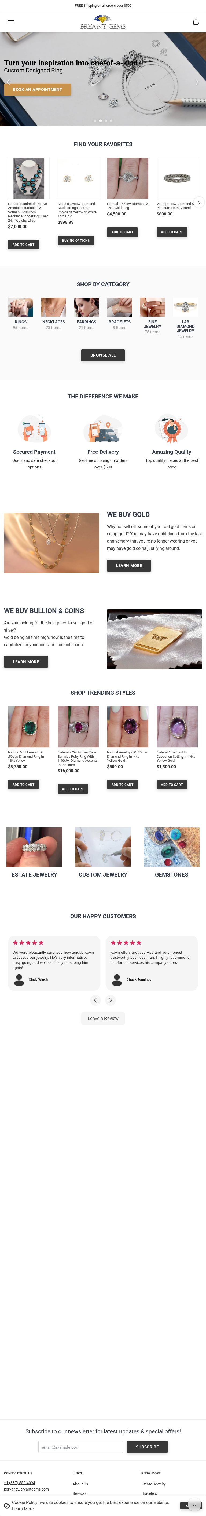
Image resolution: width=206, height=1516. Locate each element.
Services (79, 1493)
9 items (119, 327)
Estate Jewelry (153, 1484)
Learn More (23, 1508)
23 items (53, 327)
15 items (185, 336)
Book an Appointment (37, 89)
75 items (152, 331)
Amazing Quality (171, 452)
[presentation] (6, 79)
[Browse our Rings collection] (20, 307)
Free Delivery (103, 452)
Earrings (86, 322)
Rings (21, 322)
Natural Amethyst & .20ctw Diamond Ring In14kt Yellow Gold (127, 756)
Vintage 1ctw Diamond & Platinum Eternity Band (175, 206)
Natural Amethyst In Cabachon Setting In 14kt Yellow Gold (176, 756)
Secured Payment (34, 452)
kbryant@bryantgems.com (26, 1489)
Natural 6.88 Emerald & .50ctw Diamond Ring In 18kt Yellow (26, 756)
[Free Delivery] (103, 428)
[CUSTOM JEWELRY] (103, 847)
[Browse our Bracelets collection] (119, 307)
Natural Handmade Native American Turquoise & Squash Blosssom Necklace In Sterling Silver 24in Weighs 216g (28, 212)
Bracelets (120, 322)
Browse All (103, 355)
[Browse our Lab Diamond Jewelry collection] (185, 307)
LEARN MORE (129, 565)
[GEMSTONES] (172, 847)
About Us (80, 1484)
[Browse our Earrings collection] (86, 307)
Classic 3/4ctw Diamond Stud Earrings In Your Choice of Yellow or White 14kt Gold (77, 210)
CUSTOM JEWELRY (103, 874)
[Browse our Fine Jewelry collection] (152, 307)
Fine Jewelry (152, 324)
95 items (20, 327)
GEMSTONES (171, 874)
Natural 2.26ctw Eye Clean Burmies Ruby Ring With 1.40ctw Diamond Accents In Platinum (78, 758)
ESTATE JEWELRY (34, 874)
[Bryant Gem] (103, 21)
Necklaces (53, 322)
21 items (86, 327)
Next (199, 202)
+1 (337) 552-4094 (19, 1483)
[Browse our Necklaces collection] (53, 307)
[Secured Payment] (34, 428)
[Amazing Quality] (172, 428)
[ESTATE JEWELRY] (34, 847)
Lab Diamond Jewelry (185, 326)
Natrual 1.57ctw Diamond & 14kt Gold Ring (127, 206)
